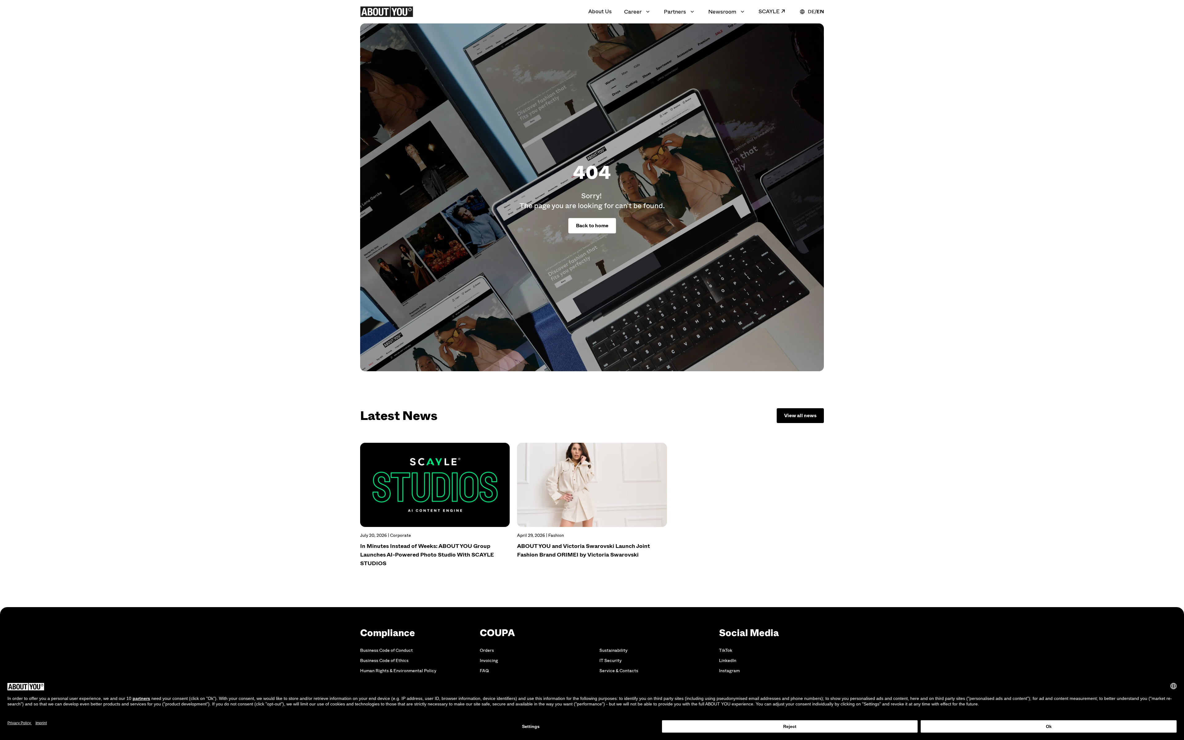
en (820, 11)
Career (633, 11)
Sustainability (613, 650)
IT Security (610, 660)
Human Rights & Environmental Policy (398, 670)
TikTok (725, 650)
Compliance (387, 633)
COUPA (497, 633)
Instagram (729, 670)
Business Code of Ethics (384, 660)
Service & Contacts (618, 670)
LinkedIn (727, 660)
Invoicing (489, 660)
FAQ (484, 670)
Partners (675, 11)
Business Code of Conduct (386, 650)
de (811, 11)
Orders (487, 650)
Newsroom (722, 11)
